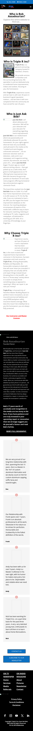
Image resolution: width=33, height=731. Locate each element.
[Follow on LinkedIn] (28, 715)
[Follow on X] (22, 715)
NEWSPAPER (8, 676)
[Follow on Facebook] (5, 715)
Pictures (20, 683)
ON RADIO (21, 673)
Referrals (7, 689)
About (19, 680)
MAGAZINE (21, 676)
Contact (19, 689)
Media (6, 686)
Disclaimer (16, 705)
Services (6, 683)
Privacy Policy (16, 699)
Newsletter (21, 686)
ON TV (6, 673)
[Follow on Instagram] (10, 715)
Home (6, 680)
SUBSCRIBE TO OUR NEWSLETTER (16, 659)
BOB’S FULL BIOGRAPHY (16, 431)
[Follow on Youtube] (16, 715)
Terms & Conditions (16, 702)
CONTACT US (16, 651)
